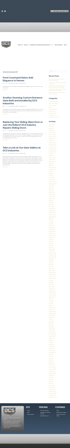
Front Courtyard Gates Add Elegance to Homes (18, 79)
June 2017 (51, 241)
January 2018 (52, 229)
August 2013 (51, 317)
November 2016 (52, 255)
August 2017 (51, 237)
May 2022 (51, 165)
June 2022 (51, 163)
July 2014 (51, 299)
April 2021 (51, 175)
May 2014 (51, 303)
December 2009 (52, 391)
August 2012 (51, 338)
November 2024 (52, 144)
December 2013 (52, 311)
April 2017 (51, 245)
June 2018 (51, 222)
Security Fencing (52, 113)
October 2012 (52, 336)
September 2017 (52, 235)
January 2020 (52, 194)
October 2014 (52, 294)
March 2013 (51, 327)
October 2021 (52, 169)
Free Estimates (58, 45)
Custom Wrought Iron (54, 103)
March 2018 (51, 225)
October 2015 (52, 276)
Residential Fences (44, 415)
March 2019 (51, 206)
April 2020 (51, 190)
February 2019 (52, 208)
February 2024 (52, 146)
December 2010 (52, 367)
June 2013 (51, 321)
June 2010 (51, 379)
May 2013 (51, 323)
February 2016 (52, 270)
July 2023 (51, 153)
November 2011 (52, 350)
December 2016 (52, 253)
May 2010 (51, 381)
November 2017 (52, 231)
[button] (22, 45)
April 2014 (51, 305)
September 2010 (52, 373)
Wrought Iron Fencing (53, 117)
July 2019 (51, 200)
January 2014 (52, 309)
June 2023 (51, 155)
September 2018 (52, 216)
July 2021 (51, 171)
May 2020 (51, 188)
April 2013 (51, 325)
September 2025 (53, 138)
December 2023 (52, 148)
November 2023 (52, 150)
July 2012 (51, 340)
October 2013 (52, 315)
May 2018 (51, 223)
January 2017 (52, 251)
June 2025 (51, 140)
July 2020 (51, 187)
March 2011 (51, 362)
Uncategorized (52, 115)
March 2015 (51, 286)
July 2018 (51, 220)
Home (28, 410)
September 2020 (53, 183)
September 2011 (52, 352)
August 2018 (51, 218)
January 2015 (52, 290)
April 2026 (51, 128)
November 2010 (52, 369)
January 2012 (52, 348)
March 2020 (51, 192)
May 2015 (51, 282)
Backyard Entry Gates (61, 412)
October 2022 (52, 159)
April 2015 (51, 284)
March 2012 (51, 344)
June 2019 (51, 202)
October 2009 (52, 395)
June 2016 (51, 262)
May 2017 (51, 243)
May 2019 (51, 204)
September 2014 (52, 295)
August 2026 (52, 124)
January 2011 (51, 366)
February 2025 (52, 142)
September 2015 (52, 278)
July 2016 (51, 260)
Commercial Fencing (53, 101)
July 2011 (51, 356)
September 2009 (53, 397)
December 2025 (52, 134)
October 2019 (52, 196)
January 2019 (52, 210)
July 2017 (51, 239)
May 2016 (51, 264)
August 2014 (51, 297)
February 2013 (52, 329)
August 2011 (51, 354)
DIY (52, 45)
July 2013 (51, 319)
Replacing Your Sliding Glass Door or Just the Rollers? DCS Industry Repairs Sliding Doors (23, 124)
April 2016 (51, 266)
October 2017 (52, 233)
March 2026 (51, 130)
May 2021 (51, 173)
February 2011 (52, 364)
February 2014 (52, 307)
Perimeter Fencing (53, 109)
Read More (5, 90)
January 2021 (52, 179)
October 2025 (52, 136)
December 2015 (52, 272)
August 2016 (51, 259)
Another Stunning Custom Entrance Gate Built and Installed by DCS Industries (22, 100)
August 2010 (51, 375)
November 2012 (52, 334)
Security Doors (52, 111)
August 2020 (52, 185)
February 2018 (52, 227)
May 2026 (51, 126)
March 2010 (51, 385)
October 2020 (52, 181)
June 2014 (51, 301)
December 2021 (52, 167)
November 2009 (52, 393)
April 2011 (51, 360)
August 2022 (52, 161)
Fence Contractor (53, 105)
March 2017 (51, 247)
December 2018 (52, 212)
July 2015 (51, 280)
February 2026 (52, 132)
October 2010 (52, 371)
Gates (25, 45)
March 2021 (51, 177)
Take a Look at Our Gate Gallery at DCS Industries (22, 149)
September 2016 (52, 257)
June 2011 (51, 358)
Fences (19, 45)
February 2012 (52, 346)
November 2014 (52, 292)
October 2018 (52, 214)
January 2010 (52, 389)
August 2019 (51, 198)
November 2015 (52, 274)
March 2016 (51, 268)
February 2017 (52, 249)
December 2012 (52, 332)
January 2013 (52, 331)
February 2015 (52, 288)
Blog (65, 45)
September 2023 (53, 151)
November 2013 (52, 313)
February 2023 (52, 157)
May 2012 (51, 342)
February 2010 (52, 387)
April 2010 (51, 383)
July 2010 (51, 377)
